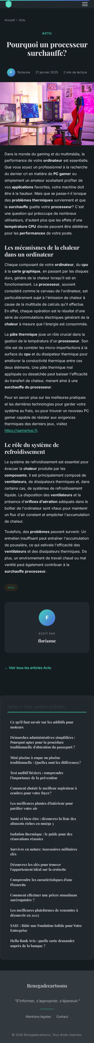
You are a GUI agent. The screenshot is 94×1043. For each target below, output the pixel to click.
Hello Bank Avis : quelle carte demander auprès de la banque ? (42, 943)
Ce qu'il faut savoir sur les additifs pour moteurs (41, 724)
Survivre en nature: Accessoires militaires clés (43, 851)
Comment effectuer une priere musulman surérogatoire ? (43, 897)
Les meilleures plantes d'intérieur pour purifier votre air (41, 805)
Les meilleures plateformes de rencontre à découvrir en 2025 (44, 912)
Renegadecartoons (47, 985)
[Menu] (84, 4)
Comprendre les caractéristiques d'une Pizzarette (41, 882)
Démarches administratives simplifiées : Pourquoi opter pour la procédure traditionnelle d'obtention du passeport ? (42, 742)
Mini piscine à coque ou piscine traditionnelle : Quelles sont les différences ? (45, 760)
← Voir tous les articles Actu (28, 668)
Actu (22, 20)
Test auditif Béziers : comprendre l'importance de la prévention (36, 775)
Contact (62, 1016)
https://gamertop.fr (21, 430)
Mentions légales (38, 1016)
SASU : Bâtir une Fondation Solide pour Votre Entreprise (46, 928)
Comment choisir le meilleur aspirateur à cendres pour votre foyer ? (43, 790)
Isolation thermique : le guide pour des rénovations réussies (41, 836)
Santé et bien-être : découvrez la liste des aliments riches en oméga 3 (43, 821)
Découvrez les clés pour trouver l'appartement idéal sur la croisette (38, 867)
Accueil (10, 20)
